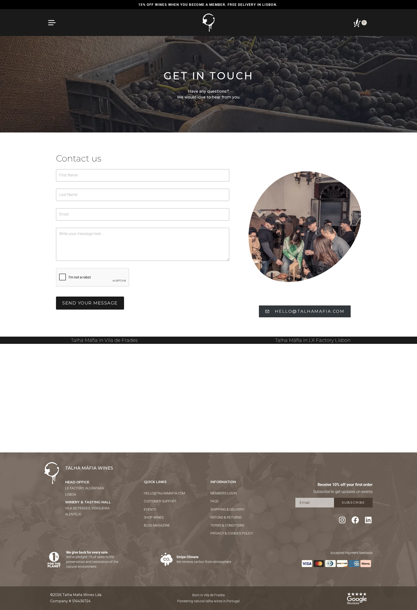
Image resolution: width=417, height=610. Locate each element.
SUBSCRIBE (353, 502)
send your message (90, 303)
